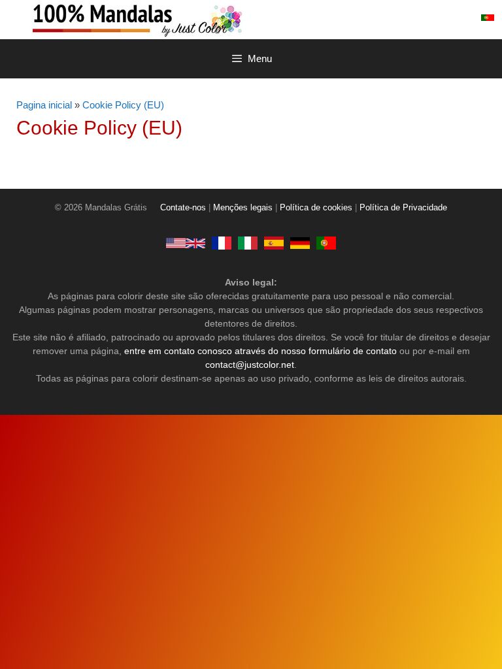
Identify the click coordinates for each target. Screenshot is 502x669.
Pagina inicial (44, 104)
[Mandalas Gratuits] (221, 243)
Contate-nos (183, 207)
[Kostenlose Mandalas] (300, 243)
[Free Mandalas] (185, 243)
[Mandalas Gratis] (274, 243)
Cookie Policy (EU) (123, 104)
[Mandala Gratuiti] (248, 243)
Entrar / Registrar (425, 17)
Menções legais (243, 207)
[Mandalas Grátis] (189, 19)
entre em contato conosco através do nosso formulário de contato (260, 351)
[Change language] (487, 17)
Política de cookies (316, 207)
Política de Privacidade (403, 207)
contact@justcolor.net (249, 364)
